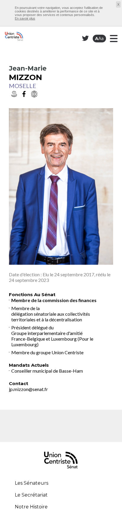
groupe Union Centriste (60, 352)
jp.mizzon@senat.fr (28, 389)
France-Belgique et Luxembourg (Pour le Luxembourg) (52, 341)
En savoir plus (25, 18)
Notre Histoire (31, 507)
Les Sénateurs (31, 483)
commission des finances (69, 300)
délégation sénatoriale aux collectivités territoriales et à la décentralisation (50, 316)
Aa (99, 38)
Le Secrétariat (31, 495)
